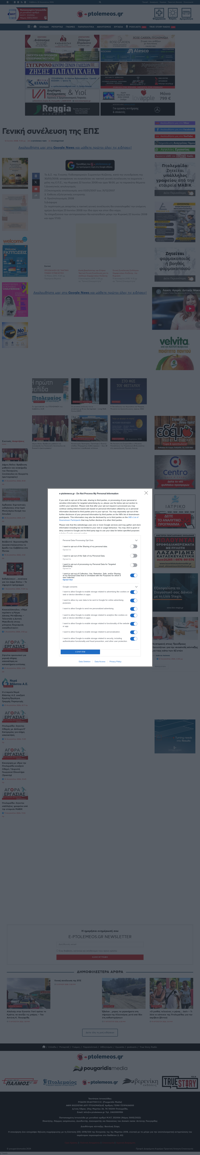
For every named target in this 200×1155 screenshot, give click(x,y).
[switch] (133, 546)
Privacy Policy (115, 661)
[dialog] (100, 577)
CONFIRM (80, 652)
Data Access (100, 661)
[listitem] (100, 540)
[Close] (147, 493)
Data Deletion (84, 661)
